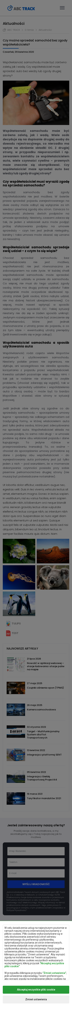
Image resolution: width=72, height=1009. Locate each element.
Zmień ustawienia (36, 999)
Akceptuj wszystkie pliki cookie (36, 989)
